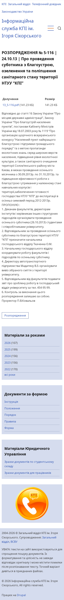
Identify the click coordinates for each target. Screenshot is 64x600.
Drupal (21, 595)
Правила (10, 421)
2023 (7, 362)
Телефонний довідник (46, 4)
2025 (7, 349)
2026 (7, 343)
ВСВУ (14, 542)
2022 (7, 369)
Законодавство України (17, 11)
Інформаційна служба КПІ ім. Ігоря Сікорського (21, 28)
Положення (12, 408)
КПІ (4, 4)
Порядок (10, 415)
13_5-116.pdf (11, 105)
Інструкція (11, 402)
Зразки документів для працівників (27, 473)
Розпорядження (15, 315)
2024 (7, 356)
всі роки (9, 375)
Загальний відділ (19, 4)
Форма (9, 428)
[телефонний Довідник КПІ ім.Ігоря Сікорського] (32, 503)
